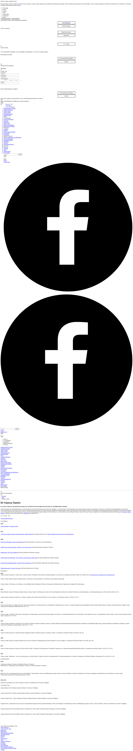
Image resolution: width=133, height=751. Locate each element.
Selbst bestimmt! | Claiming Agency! (9, 526)
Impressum (3, 730)
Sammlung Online (8, 140)
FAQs (5, 116)
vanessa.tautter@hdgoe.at (7, 518)
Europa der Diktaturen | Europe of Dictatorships (12, 542)
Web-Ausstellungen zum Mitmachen (12, 137)
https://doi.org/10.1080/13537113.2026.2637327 (103, 575)
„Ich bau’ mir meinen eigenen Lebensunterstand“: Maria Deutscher (17, 534)
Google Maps (5, 14)
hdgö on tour (7, 123)
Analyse (4, 9)
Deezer (4, 17)
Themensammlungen (9, 144)
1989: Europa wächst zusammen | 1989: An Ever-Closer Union (16, 547)
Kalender (6, 129)
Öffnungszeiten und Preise (7, 733)
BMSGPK (26, 513)
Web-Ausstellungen (8, 139)
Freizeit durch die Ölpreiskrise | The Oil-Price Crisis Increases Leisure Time (19, 557)
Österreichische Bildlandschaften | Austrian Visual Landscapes (16, 563)
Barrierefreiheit (7, 115)
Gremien (6, 148)
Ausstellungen (7, 440)
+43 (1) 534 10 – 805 (6, 729)
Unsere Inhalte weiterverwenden (8, 748)
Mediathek (6, 141)
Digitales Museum (8, 443)
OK (2, 102)
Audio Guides (7, 112)
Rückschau (6, 122)
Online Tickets (7, 111)
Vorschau (6, 121)
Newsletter (6, 134)
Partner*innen (7, 151)
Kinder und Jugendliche (9, 132)
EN (5, 159)
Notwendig (5, 8)
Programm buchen (8, 114)
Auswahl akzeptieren (5, 18)
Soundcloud (5, 15)
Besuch (5, 439)
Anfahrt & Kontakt (8, 109)
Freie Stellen (7, 152)
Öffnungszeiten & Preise (10, 108)
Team (5, 150)
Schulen (6, 130)
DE (5, 156)
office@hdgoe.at (5, 727)
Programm (6, 442)
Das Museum (4, 738)
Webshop (3, 735)
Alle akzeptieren (15, 18)
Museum (6, 147)
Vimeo (4, 12)
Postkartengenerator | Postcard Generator (10, 568)
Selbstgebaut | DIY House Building (9, 552)
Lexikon (6, 143)
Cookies (3, 749)
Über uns (6, 444)
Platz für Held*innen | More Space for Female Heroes (60, 534)
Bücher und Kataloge (9, 125)
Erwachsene (7, 133)
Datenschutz (4, 731)
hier (19, 5)
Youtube (4, 11)
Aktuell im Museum (8, 119)
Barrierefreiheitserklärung (7, 747)
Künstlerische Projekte (9, 126)
